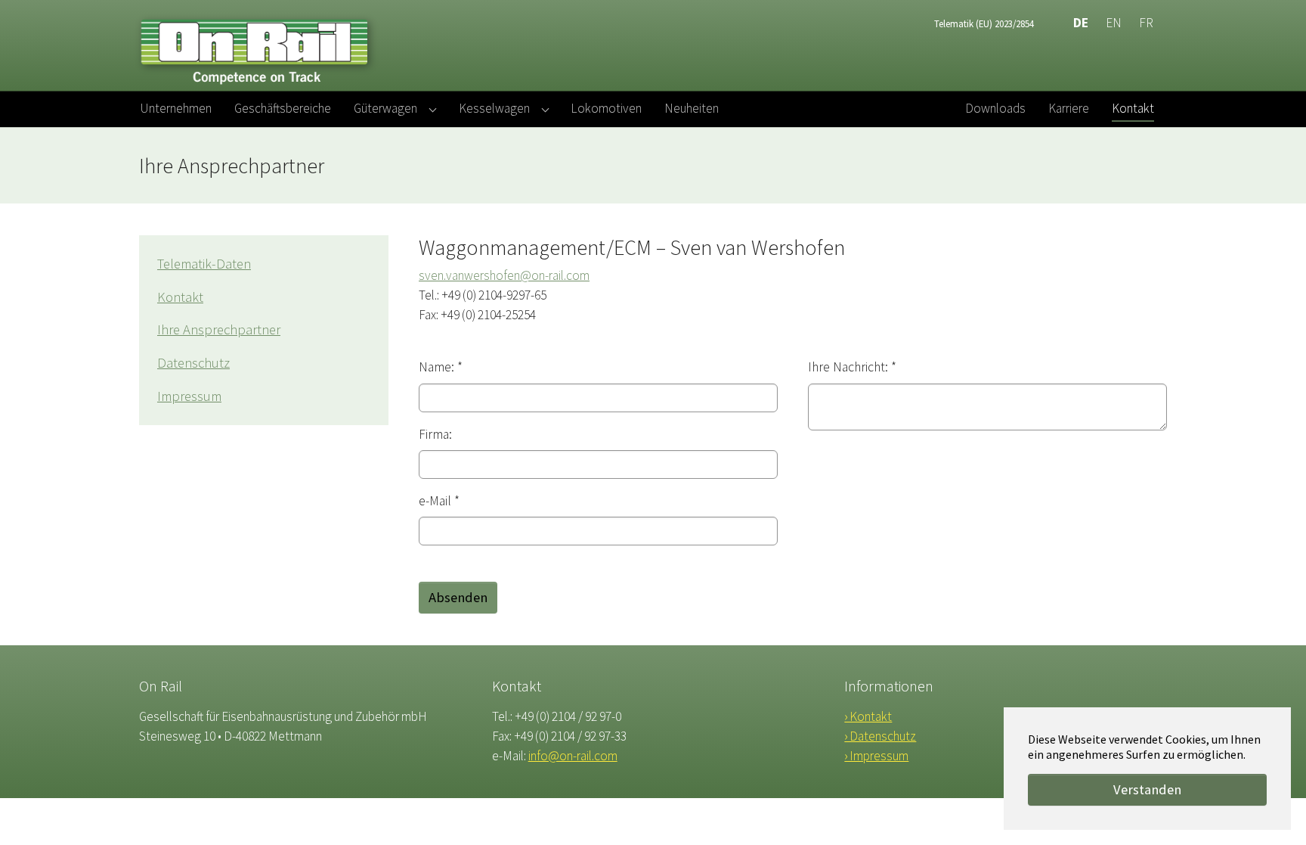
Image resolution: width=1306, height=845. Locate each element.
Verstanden (1147, 789)
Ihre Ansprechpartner (218, 329)
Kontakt (180, 297)
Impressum (189, 396)
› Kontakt (868, 716)
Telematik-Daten (204, 263)
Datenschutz (193, 362)
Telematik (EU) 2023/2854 (984, 23)
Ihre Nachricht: (852, 367)
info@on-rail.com (572, 755)
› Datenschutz (880, 736)
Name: (441, 367)
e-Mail (439, 500)
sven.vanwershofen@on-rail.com (504, 275)
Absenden (458, 597)
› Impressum (876, 755)
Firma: (435, 434)
